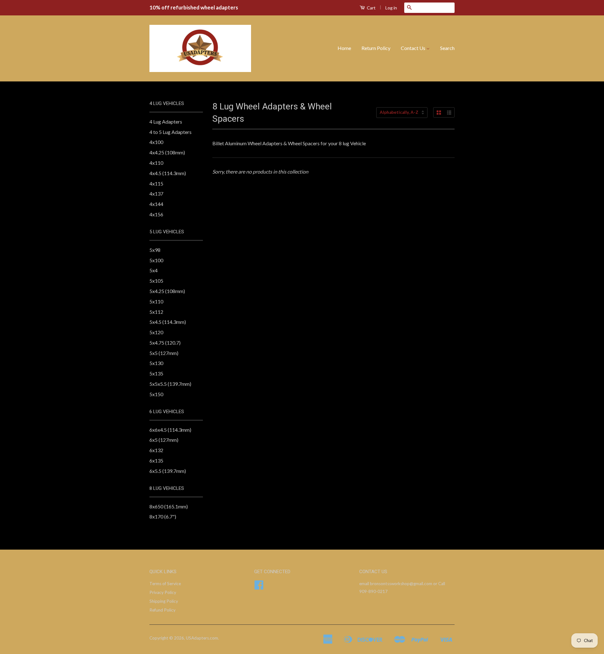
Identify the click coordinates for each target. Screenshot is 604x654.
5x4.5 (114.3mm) (167, 322)
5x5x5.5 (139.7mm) (170, 384)
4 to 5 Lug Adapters (170, 132)
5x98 (154, 250)
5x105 (156, 281)
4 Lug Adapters (165, 122)
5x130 (156, 363)
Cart (371, 7)
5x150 (156, 394)
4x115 (156, 183)
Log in (391, 7)
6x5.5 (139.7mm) (167, 471)
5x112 (156, 312)
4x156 (156, 214)
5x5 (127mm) (163, 353)
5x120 (156, 332)
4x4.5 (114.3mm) (167, 173)
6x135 (156, 460)
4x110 (156, 163)
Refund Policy (162, 609)
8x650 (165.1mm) (168, 506)
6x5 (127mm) (163, 440)
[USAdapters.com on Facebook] (259, 587)
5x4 (153, 270)
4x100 (156, 142)
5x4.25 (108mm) (167, 291)
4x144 (156, 204)
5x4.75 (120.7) (165, 343)
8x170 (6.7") (162, 516)
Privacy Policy (162, 592)
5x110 (156, 301)
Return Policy (375, 48)
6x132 (156, 450)
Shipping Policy (163, 601)
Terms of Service (165, 583)
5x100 (156, 260)
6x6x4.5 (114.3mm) (170, 430)
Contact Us (413, 48)
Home (344, 48)
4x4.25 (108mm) (167, 152)
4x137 (156, 194)
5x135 (156, 373)
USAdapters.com (202, 637)
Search (447, 48)
